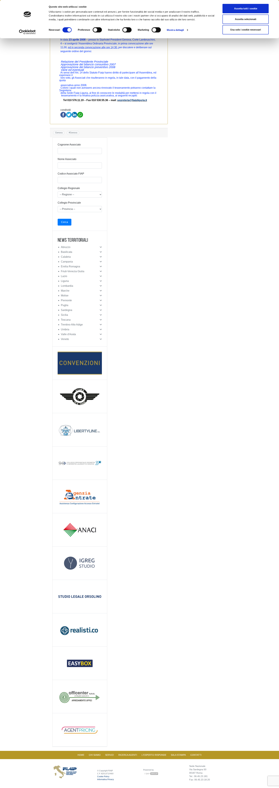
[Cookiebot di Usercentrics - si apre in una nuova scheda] (27, 32)
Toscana (66, 319)
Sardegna (66, 310)
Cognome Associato (69, 144)
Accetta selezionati (245, 19)
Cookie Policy (103, 776)
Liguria (65, 281)
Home (81, 755)
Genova (58, 132)
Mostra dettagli (175, 30)
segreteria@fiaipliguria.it (132, 100)
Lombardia (67, 285)
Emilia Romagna (70, 266)
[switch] (97, 29)
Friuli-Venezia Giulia (72, 271)
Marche (65, 290)
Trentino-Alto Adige (72, 324)
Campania (67, 261)
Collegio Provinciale (69, 202)
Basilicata (66, 252)
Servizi (109, 755)
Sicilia (64, 315)
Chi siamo (95, 755)
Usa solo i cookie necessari (245, 29)
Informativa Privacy (105, 779)
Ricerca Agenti (127, 755)
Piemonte (66, 300)
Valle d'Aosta (68, 334)
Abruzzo (65, 247)
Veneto (65, 339)
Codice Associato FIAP (71, 173)
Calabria (66, 256)
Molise (64, 295)
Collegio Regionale (69, 188)
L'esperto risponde (154, 755)
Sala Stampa (178, 755)
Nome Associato (67, 159)
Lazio (64, 276)
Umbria (65, 329)
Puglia (64, 305)
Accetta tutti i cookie (245, 8)
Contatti (196, 755)
